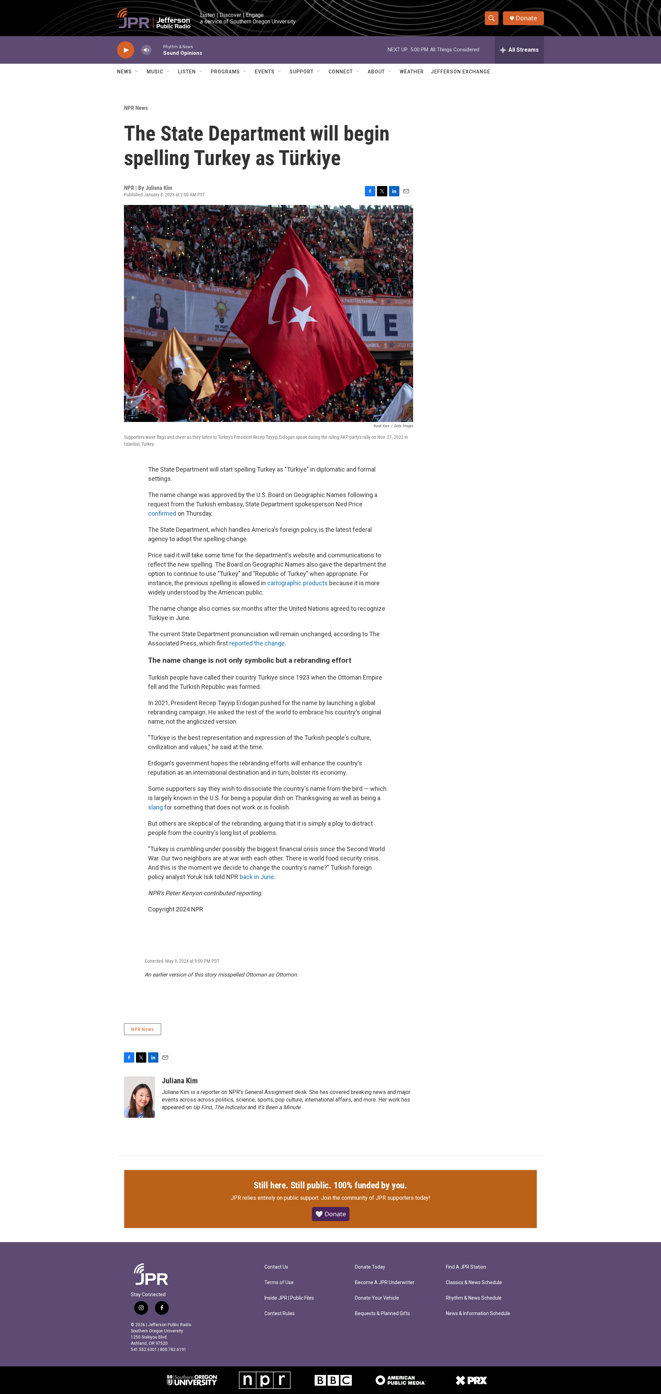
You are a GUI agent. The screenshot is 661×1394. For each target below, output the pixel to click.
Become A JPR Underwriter (385, 1282)
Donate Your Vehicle (377, 1298)
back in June (257, 876)
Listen (187, 71)
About (376, 71)
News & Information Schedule (478, 1313)
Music (155, 71)
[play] (125, 50)
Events (265, 71)
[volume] (146, 50)
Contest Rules (279, 1313)
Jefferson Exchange (460, 71)
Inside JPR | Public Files (289, 1298)
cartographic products (297, 583)
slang (156, 807)
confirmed (163, 513)
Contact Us (276, 1267)
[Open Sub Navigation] (137, 71)
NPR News (136, 107)
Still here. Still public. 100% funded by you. (330, 1185)
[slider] (157, 49)
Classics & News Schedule (474, 1282)
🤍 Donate (330, 1214)
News (124, 71)
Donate (526, 18)
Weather (412, 71)
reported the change (257, 643)
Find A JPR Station (466, 1267)
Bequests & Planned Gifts (382, 1313)
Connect (340, 71)
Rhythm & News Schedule (474, 1298)
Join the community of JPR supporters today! (375, 1198)
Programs (225, 71)
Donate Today (370, 1267)
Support (302, 71)
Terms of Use (279, 1282)
